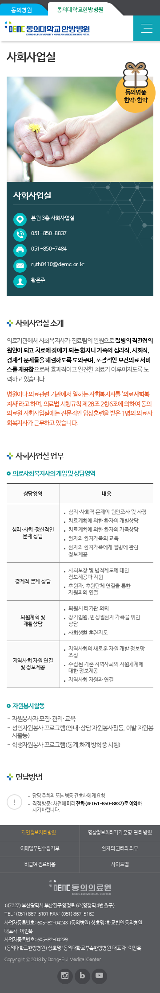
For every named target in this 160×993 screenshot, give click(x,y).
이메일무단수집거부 (39, 848)
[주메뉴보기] (146, 28)
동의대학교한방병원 (80, 10)
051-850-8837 (49, 234)
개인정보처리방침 (38, 832)
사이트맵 (119, 864)
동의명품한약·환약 (135, 96)
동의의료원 (67, 28)
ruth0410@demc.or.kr (57, 265)
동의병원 (21, 10)
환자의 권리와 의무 (120, 848)
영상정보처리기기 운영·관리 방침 (120, 832)
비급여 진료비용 (39, 864)
